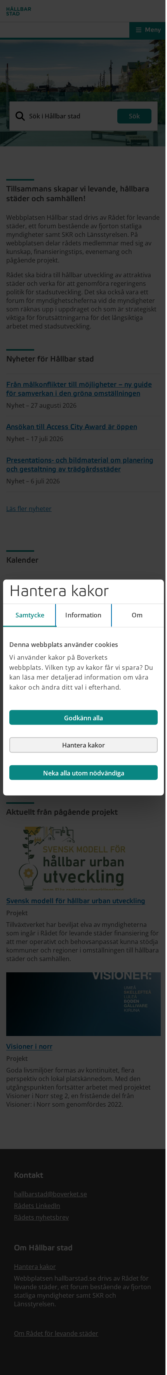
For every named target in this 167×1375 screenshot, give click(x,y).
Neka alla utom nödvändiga (83, 773)
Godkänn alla (83, 718)
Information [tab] (83, 614)
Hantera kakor (83, 745)
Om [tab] (137, 614)
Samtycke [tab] (30, 614)
